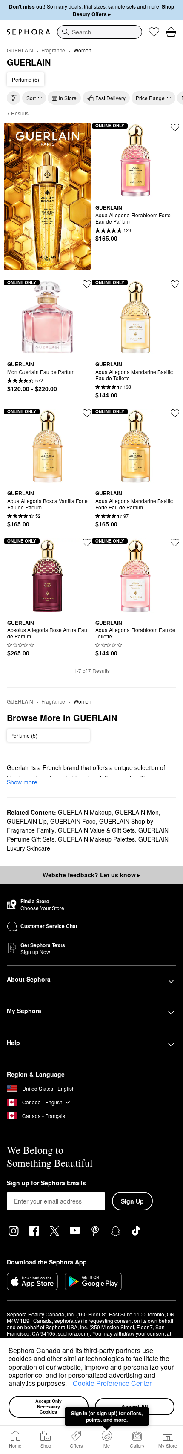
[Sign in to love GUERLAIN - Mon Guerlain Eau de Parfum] (86, 284)
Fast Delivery (110, 97)
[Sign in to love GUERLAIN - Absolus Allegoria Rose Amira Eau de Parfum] (86, 542)
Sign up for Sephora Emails (46, 1183)
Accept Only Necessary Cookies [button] (49, 1406)
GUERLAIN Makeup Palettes (96, 839)
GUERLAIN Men (137, 812)
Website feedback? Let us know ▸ (91, 875)
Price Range (150, 97)
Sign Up (132, 1201)
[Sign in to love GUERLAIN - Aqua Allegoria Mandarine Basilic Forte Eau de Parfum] (175, 413)
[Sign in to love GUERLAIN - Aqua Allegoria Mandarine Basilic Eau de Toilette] (175, 284)
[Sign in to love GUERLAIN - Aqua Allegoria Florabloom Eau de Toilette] (175, 542)
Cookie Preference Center (112, 1383)
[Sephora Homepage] (28, 31)
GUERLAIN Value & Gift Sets (96, 830)
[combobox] (99, 32)
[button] (70, 1384)
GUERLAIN (20, 50)
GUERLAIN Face (73, 821)
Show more (22, 782)
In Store (68, 97)
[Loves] (154, 31)
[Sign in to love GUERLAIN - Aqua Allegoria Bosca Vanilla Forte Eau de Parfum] (86, 413)
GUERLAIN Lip (27, 821)
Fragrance (53, 50)
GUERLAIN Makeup (85, 812)
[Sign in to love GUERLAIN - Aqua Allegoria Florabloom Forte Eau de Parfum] (175, 127)
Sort (31, 97)
